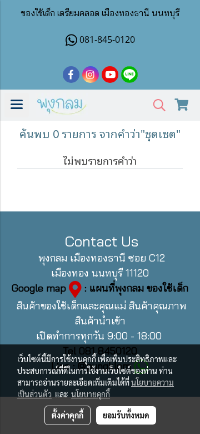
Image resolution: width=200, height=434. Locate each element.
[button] (155, 105)
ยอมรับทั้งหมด (126, 415)
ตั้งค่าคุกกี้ (67, 415)
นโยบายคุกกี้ (90, 394)
